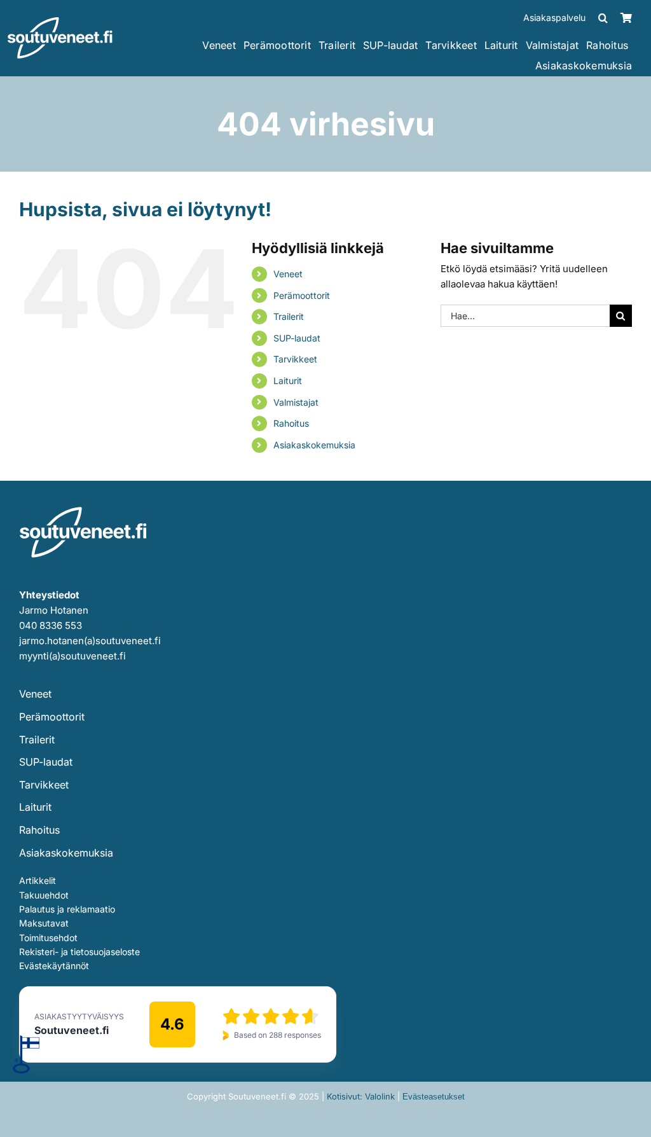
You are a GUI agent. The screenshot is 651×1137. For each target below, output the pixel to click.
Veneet (288, 273)
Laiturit (287, 380)
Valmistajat (296, 402)
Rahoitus (291, 423)
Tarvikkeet (295, 359)
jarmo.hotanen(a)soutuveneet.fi (90, 641)
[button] (603, 18)
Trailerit (288, 316)
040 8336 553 (50, 625)
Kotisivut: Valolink (361, 1096)
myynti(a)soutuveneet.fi (72, 656)
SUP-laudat (296, 338)
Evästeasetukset (433, 1096)
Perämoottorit (301, 295)
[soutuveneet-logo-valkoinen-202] (60, 21)
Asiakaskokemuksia (314, 444)
